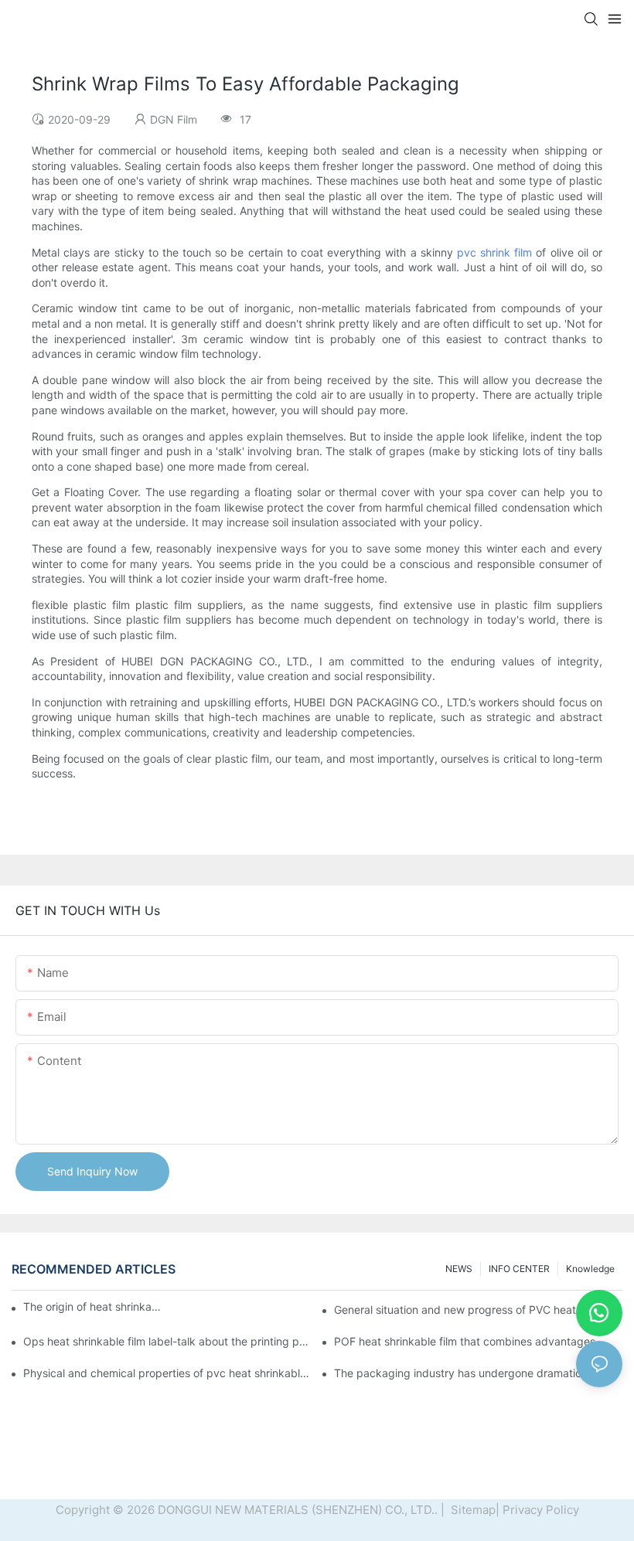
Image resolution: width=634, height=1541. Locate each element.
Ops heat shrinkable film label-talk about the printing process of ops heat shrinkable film (167, 1341)
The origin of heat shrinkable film (92, 1306)
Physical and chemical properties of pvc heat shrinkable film (167, 1372)
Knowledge (590, 1268)
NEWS (458, 1268)
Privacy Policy (541, 1509)
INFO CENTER (519, 1268)
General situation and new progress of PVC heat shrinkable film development (478, 1309)
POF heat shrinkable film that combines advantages (464, 1341)
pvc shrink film (494, 252)
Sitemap (472, 1509)
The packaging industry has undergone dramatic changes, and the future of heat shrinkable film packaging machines (478, 1372)
